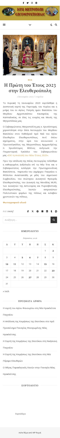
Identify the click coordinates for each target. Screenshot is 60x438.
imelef (10, 211)
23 (53, 270)
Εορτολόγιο (20, 413)
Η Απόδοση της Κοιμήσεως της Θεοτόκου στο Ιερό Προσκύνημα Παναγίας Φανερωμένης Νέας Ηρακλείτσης (28, 328)
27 (30, 277)
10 (7, 264)
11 (14, 264)
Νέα (30, 80)
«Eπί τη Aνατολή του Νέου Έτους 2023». (28, 155)
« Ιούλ (6, 291)
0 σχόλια (39, 96)
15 (45, 264)
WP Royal (37, 432)
